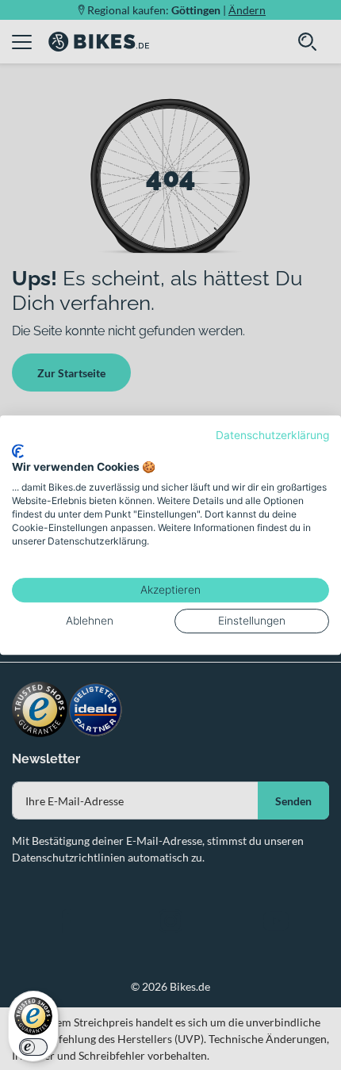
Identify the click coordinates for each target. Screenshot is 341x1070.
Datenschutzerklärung (272, 435)
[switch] (33, 1047)
